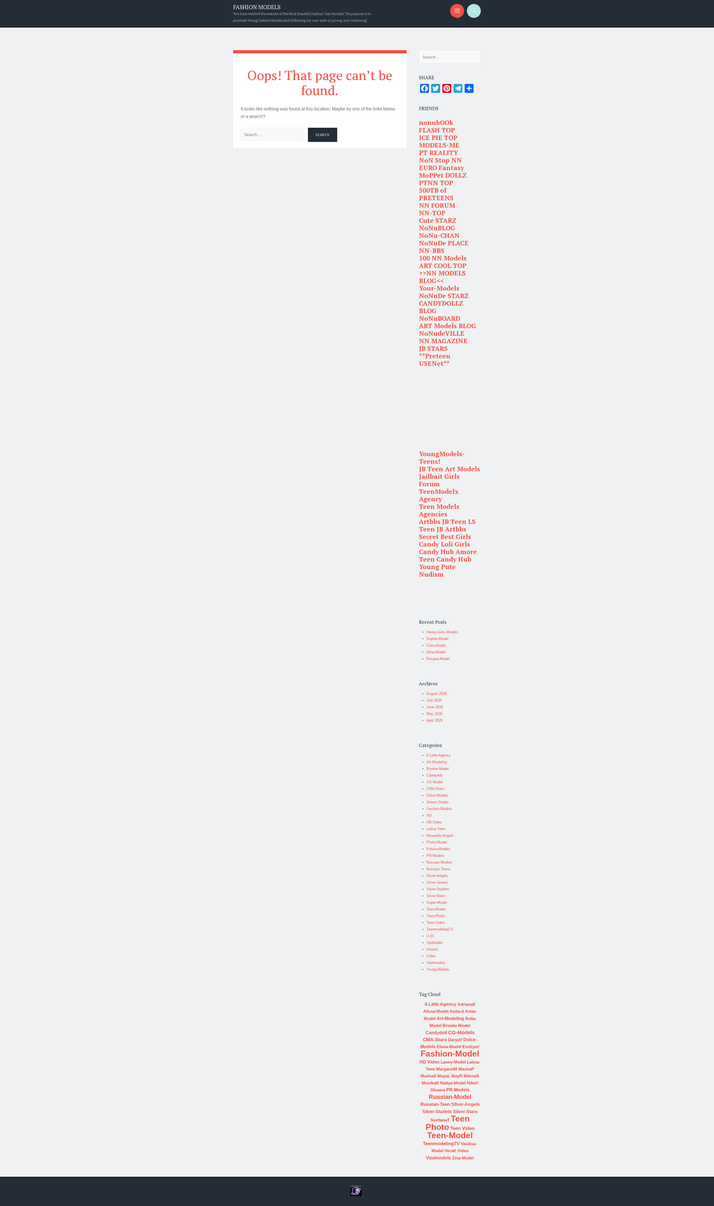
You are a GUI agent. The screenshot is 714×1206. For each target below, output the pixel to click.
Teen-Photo (435, 916)
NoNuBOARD (439, 318)
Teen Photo (448, 1123)
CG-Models (461, 1032)
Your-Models (439, 288)
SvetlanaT (440, 1120)
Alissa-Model (435, 1011)
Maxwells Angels (440, 835)
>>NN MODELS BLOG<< (442, 277)
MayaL (443, 1076)
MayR (456, 1076)
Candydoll (434, 775)
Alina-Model (435, 652)
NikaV (472, 1083)
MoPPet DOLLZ (443, 175)
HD (428, 815)
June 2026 (434, 707)
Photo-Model (436, 842)
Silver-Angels (437, 876)
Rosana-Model (438, 659)
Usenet (432, 949)
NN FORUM (437, 205)
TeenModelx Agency (439, 495)
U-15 (430, 936)
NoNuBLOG (437, 228)
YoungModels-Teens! (442, 457)
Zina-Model (463, 1158)
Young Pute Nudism (437, 570)
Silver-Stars (435, 896)
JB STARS (433, 348)
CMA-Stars (435, 789)
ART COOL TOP (442, 265)
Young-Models (437, 969)
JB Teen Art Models (449, 469)
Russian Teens (438, 869)
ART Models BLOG (447, 326)
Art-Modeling (436, 762)
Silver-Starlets (437, 889)
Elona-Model (449, 1046)
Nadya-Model (453, 1083)
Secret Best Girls (445, 536)
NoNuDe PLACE (444, 243)
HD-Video (434, 822)
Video (431, 956)
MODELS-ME (439, 145)
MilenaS (471, 1076)
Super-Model (436, 902)
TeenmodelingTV (440, 929)
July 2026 (434, 700)
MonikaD (430, 1083)
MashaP (466, 1069)
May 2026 (434, 714)
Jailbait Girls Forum (439, 480)
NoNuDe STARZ (444, 295)
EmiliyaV (470, 1046)
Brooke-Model (437, 769)
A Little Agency (438, 755)
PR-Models (435, 856)
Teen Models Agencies (439, 510)
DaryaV (455, 1039)
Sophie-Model (437, 639)
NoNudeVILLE (441, 333)
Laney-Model (453, 1062)
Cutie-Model (436, 645)
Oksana (437, 1089)
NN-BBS (431, 250)
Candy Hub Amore (448, 551)
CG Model (434, 782)
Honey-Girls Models (442, 632)
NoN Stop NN (440, 160)
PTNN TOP (436, 182)
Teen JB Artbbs (442, 529)
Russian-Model (450, 1096)
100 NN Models (443, 258)
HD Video (429, 1062)
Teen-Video (435, 922)
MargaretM (446, 1069)
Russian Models (439, 862)
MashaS (428, 1076)
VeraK (450, 1150)
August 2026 (436, 694)
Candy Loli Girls (444, 544)
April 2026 (434, 720)
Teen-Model (435, 909)
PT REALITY (438, 152)
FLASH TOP (437, 130)
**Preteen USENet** (434, 360)
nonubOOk (436, 122)
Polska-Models (438, 849)
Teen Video (462, 1128)
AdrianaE (466, 1004)
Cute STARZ (437, 220)
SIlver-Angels (465, 1104)
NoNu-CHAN (439, 235)
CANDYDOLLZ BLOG (441, 307)
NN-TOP (432, 213)
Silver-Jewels (437, 882)
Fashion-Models (439, 809)
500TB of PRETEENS (436, 194)
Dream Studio (437, 802)
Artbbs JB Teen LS (447, 521)
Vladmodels (435, 963)
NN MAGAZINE (443, 341)
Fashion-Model (450, 1053)
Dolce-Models (437, 795)
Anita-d (457, 1011)
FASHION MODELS (257, 7)
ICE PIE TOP (438, 137)
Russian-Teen (435, 1104)
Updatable (434, 943)
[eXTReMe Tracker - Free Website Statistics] (356, 1195)
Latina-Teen (435, 829)
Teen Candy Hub (445, 559)
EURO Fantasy (441, 167)
